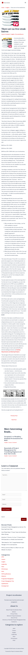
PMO (2, 571)
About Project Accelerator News (14, 609)
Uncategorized (4, 586)
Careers (3, 559)
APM (2, 557)
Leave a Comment (5, 34)
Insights (13, 34)
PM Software (4, 569)
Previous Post (14, 415)
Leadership (4, 564)
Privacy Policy (14, 613)
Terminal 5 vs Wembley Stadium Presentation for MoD (13, 438)
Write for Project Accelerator (14, 615)
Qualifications (4, 583)
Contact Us (14, 621)
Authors (14, 611)
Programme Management (7, 578)
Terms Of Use (14, 617)
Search (3, 516)
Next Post (14, 419)
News (2, 566)
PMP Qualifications (6, 574)
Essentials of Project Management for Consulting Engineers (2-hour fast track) (13, 451)
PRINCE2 (3, 576)
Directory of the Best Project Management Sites (14, 619)
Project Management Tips (7, 581)
